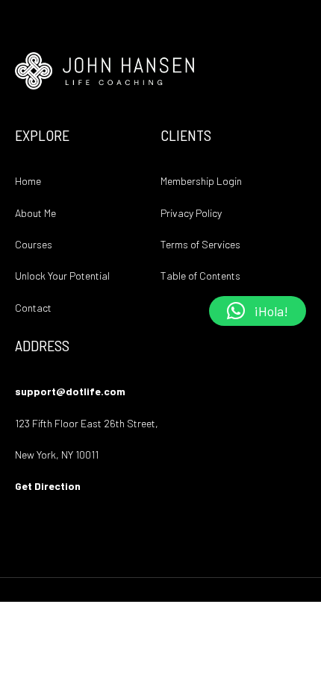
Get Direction (48, 485)
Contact (33, 307)
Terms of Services (200, 244)
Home (28, 180)
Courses (33, 244)
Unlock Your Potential (62, 275)
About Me (35, 213)
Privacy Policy (191, 213)
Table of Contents (200, 275)
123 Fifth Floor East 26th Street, (86, 423)
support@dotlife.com (70, 391)
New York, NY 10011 (57, 454)
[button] (257, 311)
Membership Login (201, 180)
